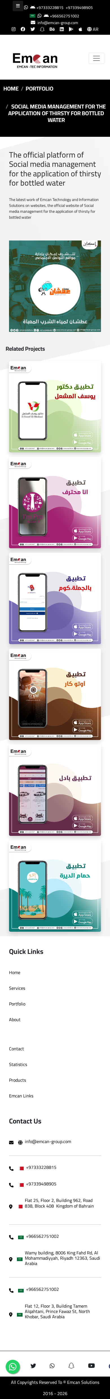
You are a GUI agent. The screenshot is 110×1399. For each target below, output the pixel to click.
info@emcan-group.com (58, 22)
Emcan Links (21, 1096)
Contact (16, 1048)
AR (95, 29)
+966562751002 (64, 16)
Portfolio (39, 88)
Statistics (18, 1064)
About (15, 1019)
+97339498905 (79, 7)
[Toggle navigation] (96, 58)
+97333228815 (49, 7)
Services (17, 988)
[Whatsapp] (13, 1367)
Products (17, 1080)
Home (11, 88)
